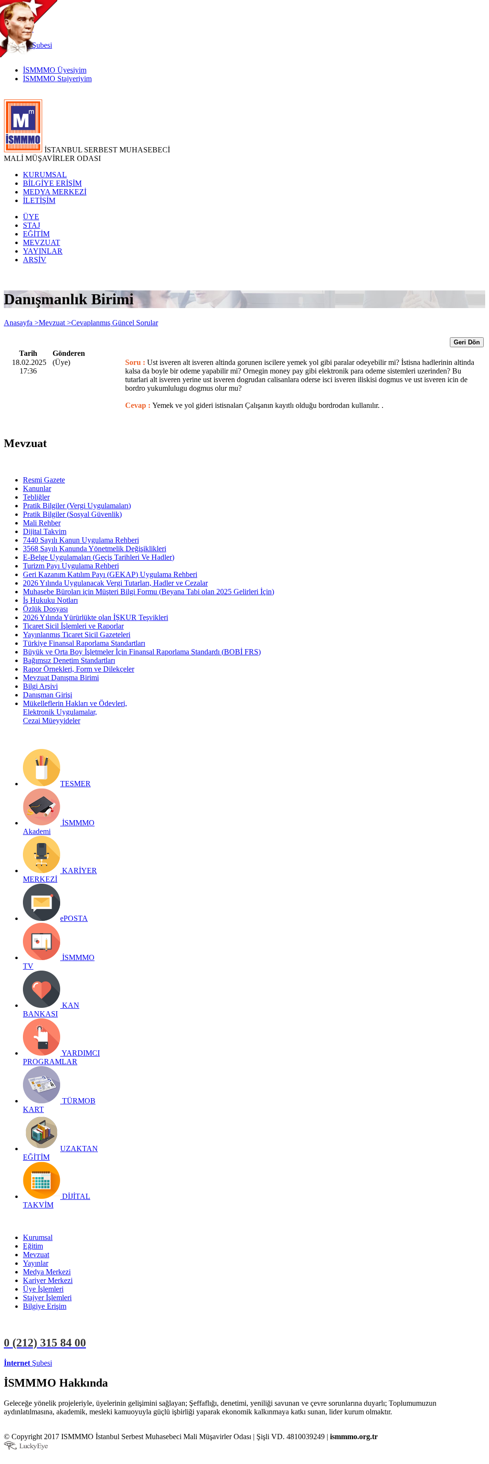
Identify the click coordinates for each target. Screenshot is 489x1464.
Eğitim (33, 1246)
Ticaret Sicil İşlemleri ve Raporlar (73, 626)
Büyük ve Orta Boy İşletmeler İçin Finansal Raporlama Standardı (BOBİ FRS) (142, 652)
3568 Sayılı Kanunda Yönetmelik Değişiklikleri (94, 549)
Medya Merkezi (47, 1272)
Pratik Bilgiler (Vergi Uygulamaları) (77, 506)
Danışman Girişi (47, 695)
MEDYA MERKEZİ (54, 192)
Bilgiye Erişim (44, 1306)
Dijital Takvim (44, 531)
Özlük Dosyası (45, 609)
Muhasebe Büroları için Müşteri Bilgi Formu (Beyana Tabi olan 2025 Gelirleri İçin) (148, 592)
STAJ (31, 225)
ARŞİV (34, 260)
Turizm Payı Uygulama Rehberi (71, 566)
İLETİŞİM (39, 200)
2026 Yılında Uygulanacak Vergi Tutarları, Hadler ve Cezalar (115, 583)
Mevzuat (36, 1254)
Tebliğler (36, 497)
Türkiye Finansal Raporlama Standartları (84, 643)
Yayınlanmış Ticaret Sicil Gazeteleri (76, 634)
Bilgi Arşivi (40, 686)
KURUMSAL (45, 175)
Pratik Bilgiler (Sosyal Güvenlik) (72, 514)
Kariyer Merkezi (48, 1280)
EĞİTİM (36, 234)
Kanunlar (37, 488)
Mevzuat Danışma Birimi (61, 677)
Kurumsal (38, 1237)
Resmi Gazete (44, 480)
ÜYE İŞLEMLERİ (83, 1363)
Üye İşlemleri (43, 1289)
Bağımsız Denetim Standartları (69, 660)
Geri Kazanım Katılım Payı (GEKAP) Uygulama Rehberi (110, 574)
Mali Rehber (42, 523)
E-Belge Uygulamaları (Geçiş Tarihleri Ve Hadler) (98, 557)
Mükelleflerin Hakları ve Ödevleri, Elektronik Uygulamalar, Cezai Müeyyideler (75, 712)
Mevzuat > (55, 323)
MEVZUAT (41, 242)
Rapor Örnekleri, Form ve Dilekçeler (78, 669)
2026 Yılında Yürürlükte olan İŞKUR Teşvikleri (95, 617)
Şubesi (28, 1363)
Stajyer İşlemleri (47, 1297)
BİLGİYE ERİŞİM (52, 183)
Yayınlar (35, 1263)
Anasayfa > (21, 323)
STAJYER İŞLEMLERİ (151, 1363)
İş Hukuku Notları (50, 600)
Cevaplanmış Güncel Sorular (114, 323)
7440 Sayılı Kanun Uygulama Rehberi (81, 540)
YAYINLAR (43, 251)
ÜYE (31, 217)
